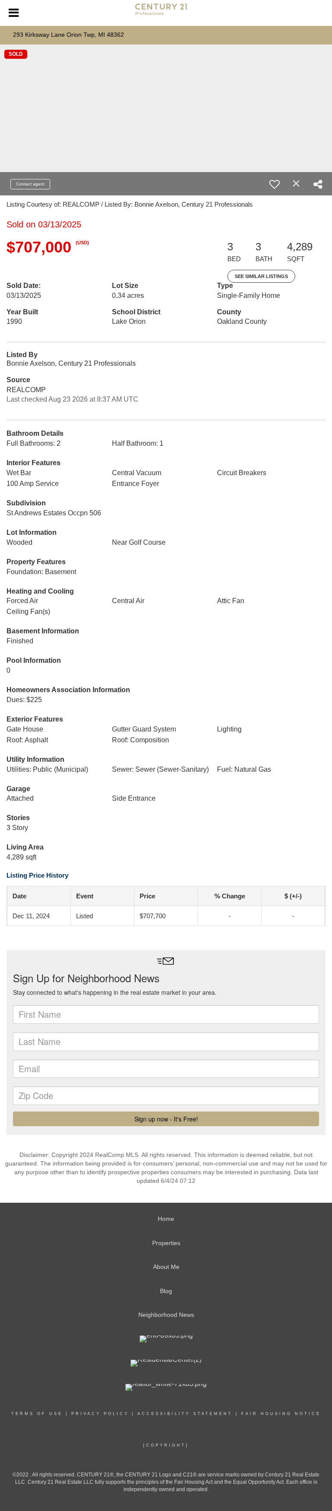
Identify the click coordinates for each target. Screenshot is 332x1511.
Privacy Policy (100, 1414)
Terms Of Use (37, 1414)
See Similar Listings (261, 276)
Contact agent (30, 184)
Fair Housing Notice (281, 1414)
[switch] (274, 184)
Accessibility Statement (185, 1414)
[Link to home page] (166, 13)
